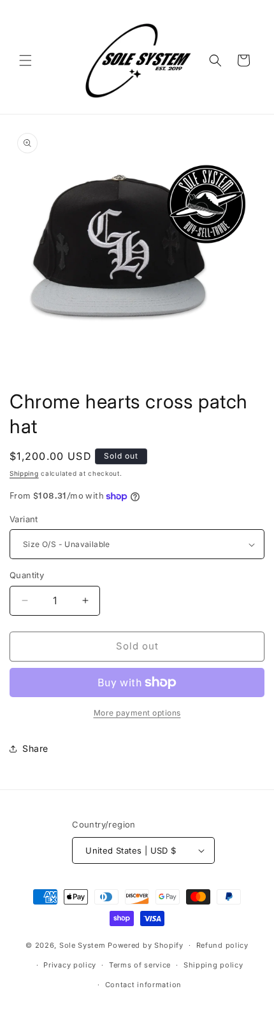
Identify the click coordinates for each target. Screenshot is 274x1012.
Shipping (24, 473)
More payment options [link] (137, 712)
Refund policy (222, 945)
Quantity (27, 575)
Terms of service (140, 964)
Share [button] (35, 748)
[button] (25, 60)
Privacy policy (69, 964)
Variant (24, 519)
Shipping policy (213, 964)
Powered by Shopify (146, 945)
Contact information (143, 984)
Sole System (82, 945)
